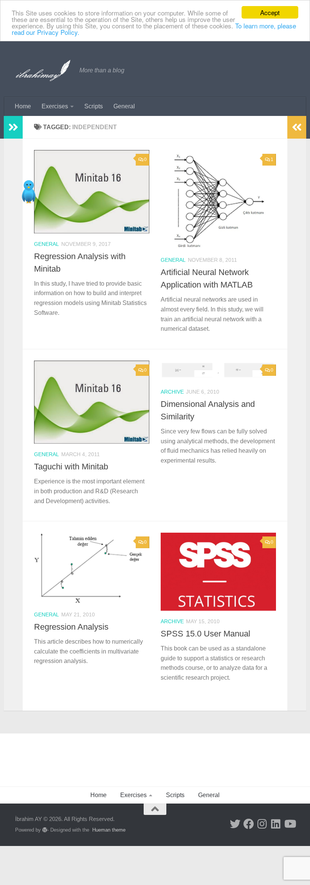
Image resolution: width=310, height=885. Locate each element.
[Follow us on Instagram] (262, 824)
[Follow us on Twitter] (235, 824)
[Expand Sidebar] (13, 127)
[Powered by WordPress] (44, 829)
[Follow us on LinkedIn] (276, 824)
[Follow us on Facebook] (248, 824)
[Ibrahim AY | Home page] (43, 70)
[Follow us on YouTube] (289, 824)
